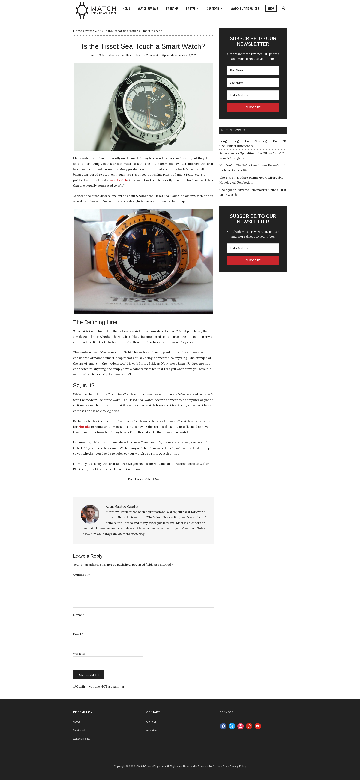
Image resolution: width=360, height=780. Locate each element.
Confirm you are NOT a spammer (100, 686)
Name (78, 615)
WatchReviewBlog (95, 10)
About (76, 721)
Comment (81, 574)
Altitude (84, 426)
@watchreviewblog (131, 534)
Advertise (152, 730)
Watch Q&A (93, 31)
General (151, 721)
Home (77, 31)
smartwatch (118, 180)
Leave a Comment (147, 55)
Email (78, 634)
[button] (283, 8)
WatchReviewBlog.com (150, 766)
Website (79, 654)
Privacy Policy (238, 766)
